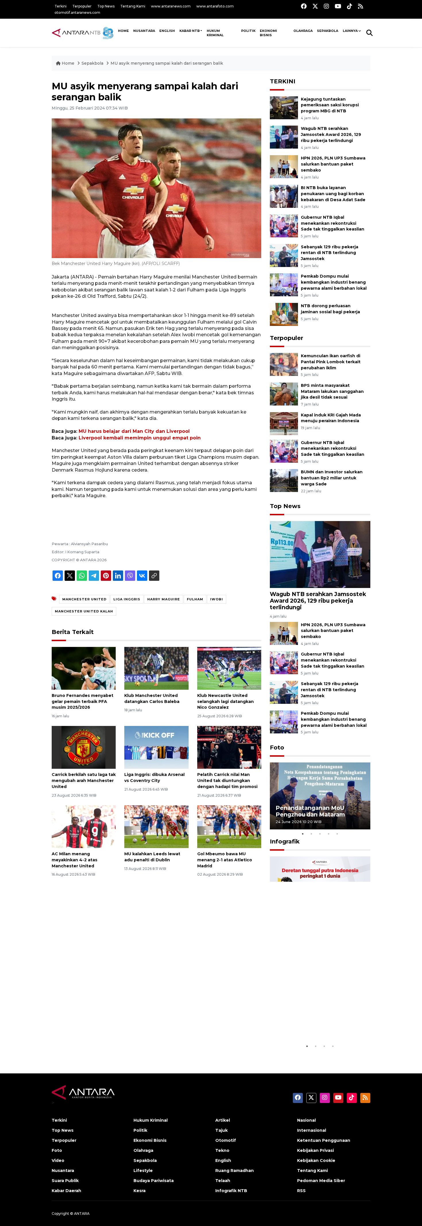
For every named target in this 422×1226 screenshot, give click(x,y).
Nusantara (63, 1170)
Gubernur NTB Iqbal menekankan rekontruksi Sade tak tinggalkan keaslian (332, 223)
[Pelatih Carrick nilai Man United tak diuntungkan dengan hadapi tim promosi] (229, 747)
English (223, 1160)
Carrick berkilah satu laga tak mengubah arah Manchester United (84, 780)
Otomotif (225, 1140)
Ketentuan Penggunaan (323, 1140)
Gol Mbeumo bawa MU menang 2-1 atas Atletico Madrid (224, 859)
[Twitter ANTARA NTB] (315, 6)
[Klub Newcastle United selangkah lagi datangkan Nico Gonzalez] (229, 668)
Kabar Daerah (66, 1190)
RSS (301, 1190)
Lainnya (350, 31)
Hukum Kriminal (215, 33)
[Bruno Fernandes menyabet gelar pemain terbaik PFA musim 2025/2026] (84, 668)
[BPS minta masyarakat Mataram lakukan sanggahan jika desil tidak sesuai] (284, 393)
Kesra (139, 1190)
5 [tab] (337, 834)
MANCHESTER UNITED (84, 599)
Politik (248, 31)
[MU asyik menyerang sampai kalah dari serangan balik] (320, 554)
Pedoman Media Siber (321, 1180)
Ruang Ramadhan (234, 1170)
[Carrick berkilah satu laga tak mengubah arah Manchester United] (84, 747)
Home (68, 63)
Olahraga (303, 31)
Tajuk (221, 1130)
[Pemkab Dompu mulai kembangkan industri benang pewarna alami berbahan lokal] (284, 284)
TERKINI (282, 81)
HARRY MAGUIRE (163, 599)
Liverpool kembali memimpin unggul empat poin (140, 438)
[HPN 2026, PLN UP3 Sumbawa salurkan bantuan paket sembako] (284, 166)
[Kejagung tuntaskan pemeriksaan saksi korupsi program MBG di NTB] (284, 107)
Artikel (222, 1120)
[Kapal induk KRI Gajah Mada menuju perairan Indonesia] (284, 423)
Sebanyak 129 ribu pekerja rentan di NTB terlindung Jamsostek (329, 253)
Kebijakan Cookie (316, 1160)
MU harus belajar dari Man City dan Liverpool (134, 431)
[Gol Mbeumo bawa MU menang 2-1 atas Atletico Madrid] (229, 826)
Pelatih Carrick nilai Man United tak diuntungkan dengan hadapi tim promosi (227, 780)
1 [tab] (303, 834)
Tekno (222, 1150)
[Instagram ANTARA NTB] (326, 6)
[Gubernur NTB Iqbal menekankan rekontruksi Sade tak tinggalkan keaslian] (284, 225)
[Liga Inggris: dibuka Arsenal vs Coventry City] (156, 747)
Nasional (306, 1120)
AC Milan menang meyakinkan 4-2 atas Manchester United (74, 859)
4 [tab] (329, 834)
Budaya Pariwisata (153, 1180)
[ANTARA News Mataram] (84, 33)
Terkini (61, 6)
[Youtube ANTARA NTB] (338, 6)
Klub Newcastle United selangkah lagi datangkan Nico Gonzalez (225, 701)
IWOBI (216, 599)
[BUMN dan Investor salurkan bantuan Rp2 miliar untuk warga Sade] (284, 480)
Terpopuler (82, 6)
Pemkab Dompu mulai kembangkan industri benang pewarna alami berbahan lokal (334, 282)
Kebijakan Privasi (315, 1150)
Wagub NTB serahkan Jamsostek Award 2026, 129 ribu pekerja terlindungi (331, 134)
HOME (123, 31)
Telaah (222, 1180)
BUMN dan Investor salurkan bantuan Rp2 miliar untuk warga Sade (332, 478)
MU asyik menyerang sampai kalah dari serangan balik (167, 63)
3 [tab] (320, 834)
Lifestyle (143, 1170)
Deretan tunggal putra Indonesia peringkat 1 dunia (316, 1026)
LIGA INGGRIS (126, 599)
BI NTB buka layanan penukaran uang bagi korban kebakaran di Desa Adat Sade (333, 193)
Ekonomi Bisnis (268, 33)
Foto (277, 747)
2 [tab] (311, 834)
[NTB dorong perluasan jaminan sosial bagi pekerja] (284, 314)
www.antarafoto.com (215, 6)
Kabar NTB (189, 31)
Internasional (311, 1130)
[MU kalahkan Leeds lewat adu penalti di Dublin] (156, 826)
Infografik (285, 841)
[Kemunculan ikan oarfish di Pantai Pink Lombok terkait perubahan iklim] (284, 364)
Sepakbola (327, 31)
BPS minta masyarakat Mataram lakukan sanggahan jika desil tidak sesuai (332, 391)
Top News (106, 6)
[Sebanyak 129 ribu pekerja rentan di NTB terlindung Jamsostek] (284, 255)
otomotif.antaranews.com (77, 12)
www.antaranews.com (171, 6)
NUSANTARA (144, 31)
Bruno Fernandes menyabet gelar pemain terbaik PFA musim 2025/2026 (82, 701)
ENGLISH (167, 31)
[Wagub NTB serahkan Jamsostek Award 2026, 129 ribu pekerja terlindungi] (284, 137)
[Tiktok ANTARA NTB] (349, 6)
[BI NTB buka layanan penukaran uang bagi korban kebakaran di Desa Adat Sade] (284, 196)
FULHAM (195, 599)
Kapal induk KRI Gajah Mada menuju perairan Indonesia (331, 418)
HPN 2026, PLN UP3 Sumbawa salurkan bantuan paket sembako (333, 164)
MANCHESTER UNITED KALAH (84, 611)
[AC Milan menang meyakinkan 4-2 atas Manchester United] (84, 826)
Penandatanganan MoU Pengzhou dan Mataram (310, 811)
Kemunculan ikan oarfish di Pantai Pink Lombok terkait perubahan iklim (331, 361)
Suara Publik (65, 1180)
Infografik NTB (231, 1190)
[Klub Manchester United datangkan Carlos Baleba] (156, 668)
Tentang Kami (132, 6)
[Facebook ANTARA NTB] (304, 6)
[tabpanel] (320, 795)
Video (58, 1160)
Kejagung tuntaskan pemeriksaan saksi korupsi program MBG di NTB (330, 105)
